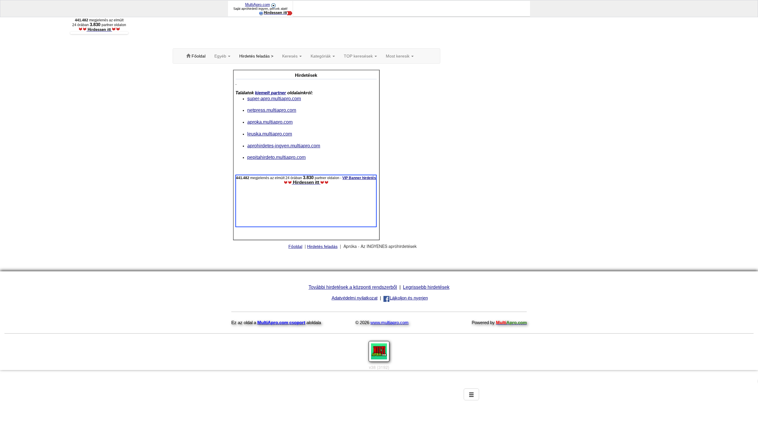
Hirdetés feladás (322, 246)
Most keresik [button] (398, 56)
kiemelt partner (270, 92)
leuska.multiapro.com (269, 133)
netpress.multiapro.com (271, 110)
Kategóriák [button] (321, 56)
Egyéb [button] (220, 56)
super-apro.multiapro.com (274, 98)
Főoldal (295, 246)
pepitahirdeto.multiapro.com (276, 157)
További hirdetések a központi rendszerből (353, 287)
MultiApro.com (257, 4)
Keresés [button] (290, 56)
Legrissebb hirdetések (426, 287)
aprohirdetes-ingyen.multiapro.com (283, 145)
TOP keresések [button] (359, 56)
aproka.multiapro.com (270, 122)
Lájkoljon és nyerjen (409, 298)
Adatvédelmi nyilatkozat (355, 298)
